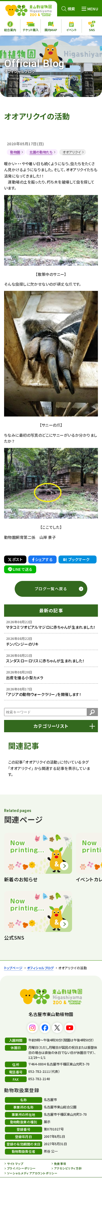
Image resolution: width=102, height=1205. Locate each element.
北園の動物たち (40, 152)
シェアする (44, 559)
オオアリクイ (72, 152)
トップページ (13, 967)
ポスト (17, 559)
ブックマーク (79, 559)
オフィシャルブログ (40, 967)
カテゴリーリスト (50, 726)
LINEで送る (22, 569)
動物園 (15, 152)
